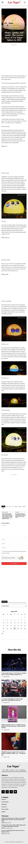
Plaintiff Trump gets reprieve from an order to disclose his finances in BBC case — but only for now (13, 753)
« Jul (2, 633)
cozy (7, 506)
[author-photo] (2, 676)
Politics (3, 828)
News (2, 833)
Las (13, 506)
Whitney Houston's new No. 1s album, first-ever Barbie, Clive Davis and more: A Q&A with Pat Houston (13, 726)
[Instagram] (7, 791)
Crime (2, 822)
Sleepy (16, 506)
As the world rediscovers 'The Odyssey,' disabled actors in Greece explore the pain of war (13, 673)
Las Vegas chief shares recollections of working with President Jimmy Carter (20, 515)
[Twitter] (11, 791)
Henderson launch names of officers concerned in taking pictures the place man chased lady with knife (13, 819)
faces (10, 506)
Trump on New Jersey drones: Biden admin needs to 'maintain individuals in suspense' (13, 825)
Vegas (3, 508)
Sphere (20, 506)
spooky (23, 506)
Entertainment (14, 26)
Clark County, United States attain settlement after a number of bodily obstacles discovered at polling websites (7, 516)
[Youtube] (15, 791)
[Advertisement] (14, 59)
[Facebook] (3, 791)
